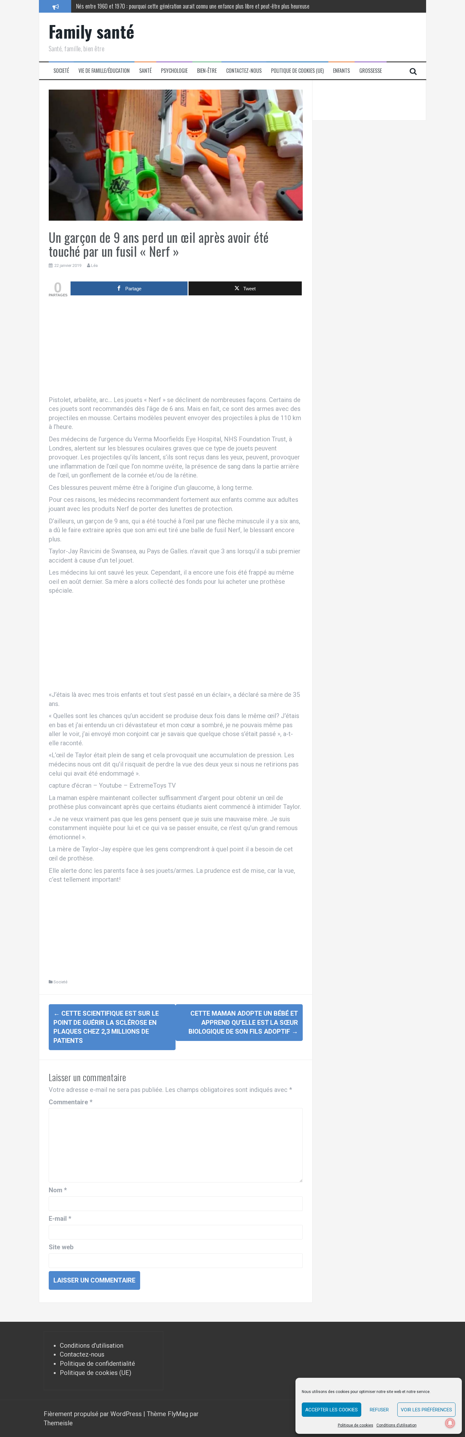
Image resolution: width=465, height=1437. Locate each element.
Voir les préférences (426, 1410)
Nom (58, 1190)
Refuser (379, 1410)
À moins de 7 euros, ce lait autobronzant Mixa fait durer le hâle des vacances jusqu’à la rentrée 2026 (180, 6)
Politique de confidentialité (97, 1363)
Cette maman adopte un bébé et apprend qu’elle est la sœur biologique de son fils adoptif (243, 1022)
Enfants (341, 70)
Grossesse (370, 70)
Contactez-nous (244, 70)
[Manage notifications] (450, 1423)
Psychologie (174, 70)
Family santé (91, 31)
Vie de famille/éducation (104, 70)
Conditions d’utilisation (396, 1425)
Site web (61, 1247)
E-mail (60, 1218)
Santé (145, 70)
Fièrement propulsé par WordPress (93, 1414)
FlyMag (178, 1414)
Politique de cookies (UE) (297, 70)
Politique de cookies (355, 1425)
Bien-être (207, 70)
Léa (94, 265)
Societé (61, 70)
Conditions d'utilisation (91, 1345)
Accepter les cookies (331, 1410)
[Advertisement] (176, 348)
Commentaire (70, 1102)
